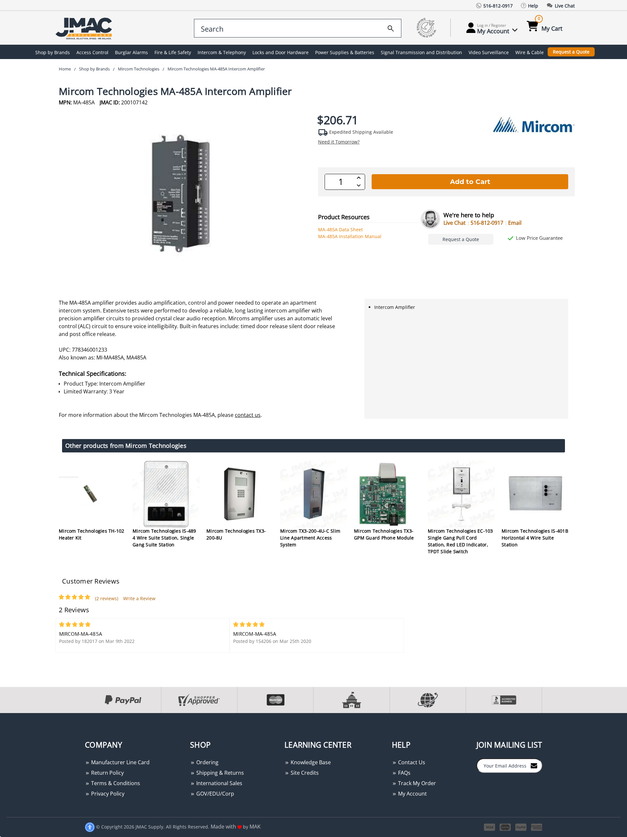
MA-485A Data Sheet (340, 229)
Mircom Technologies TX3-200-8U (236, 534)
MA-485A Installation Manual (349, 236)
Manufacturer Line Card (120, 762)
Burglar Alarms (131, 52)
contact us (248, 414)
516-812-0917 (487, 222)
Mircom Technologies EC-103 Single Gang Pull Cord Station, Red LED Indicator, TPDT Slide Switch (460, 541)
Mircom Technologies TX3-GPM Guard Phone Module (384, 534)
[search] (391, 27)
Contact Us (411, 762)
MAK (255, 826)
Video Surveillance (489, 52)
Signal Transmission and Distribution (421, 52)
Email (515, 222)
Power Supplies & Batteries (344, 52)
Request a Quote (571, 52)
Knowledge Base (310, 762)
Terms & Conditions (115, 783)
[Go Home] (85, 28)
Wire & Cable (529, 52)
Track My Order (416, 783)
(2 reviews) (106, 598)
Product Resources (344, 217)
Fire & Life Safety (172, 52)
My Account (412, 793)
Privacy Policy (107, 793)
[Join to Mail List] (534, 765)
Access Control (92, 52)
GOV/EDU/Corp (214, 793)
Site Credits (304, 772)
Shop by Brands (52, 52)
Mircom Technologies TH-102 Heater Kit (91, 534)
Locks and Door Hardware (280, 52)
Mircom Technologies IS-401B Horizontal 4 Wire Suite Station (535, 538)
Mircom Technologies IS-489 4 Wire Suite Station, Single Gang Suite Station (164, 538)
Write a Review (139, 598)
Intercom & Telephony (222, 52)
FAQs (403, 772)
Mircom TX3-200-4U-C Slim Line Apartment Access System (310, 538)
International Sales (218, 783)
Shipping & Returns (219, 772)
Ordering (206, 762)
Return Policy (107, 772)
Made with (224, 826)
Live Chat (454, 222)
